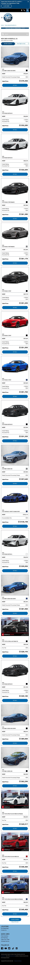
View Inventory (4, 936)
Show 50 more (15, 922)
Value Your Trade (5, 939)
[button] (27, 10)
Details (15, 85)
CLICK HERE (6, 6)
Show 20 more (15, 919)
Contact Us (3, 930)
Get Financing (4, 937)
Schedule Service (5, 941)
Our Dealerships (5, 928)
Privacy (15, 960)
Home (2, 25)
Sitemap (19, 960)
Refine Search (8, 43)
